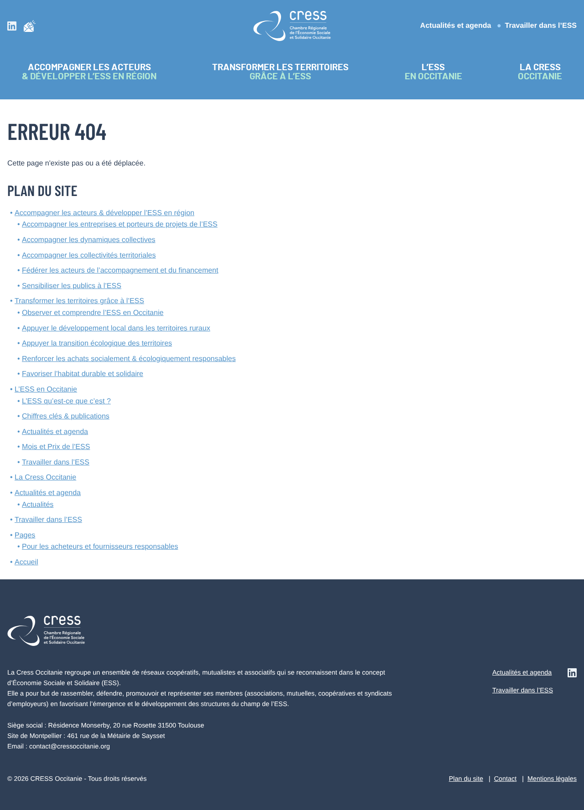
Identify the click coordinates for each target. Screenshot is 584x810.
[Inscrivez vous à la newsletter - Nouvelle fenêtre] (30, 26)
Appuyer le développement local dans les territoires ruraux (116, 328)
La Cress (45, 477)
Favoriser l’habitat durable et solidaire (82, 374)
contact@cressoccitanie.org (69, 746)
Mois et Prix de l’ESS (56, 447)
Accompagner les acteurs (104, 213)
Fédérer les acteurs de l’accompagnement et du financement (120, 270)
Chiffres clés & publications (66, 416)
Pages (25, 535)
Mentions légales (552, 779)
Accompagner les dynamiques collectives (89, 240)
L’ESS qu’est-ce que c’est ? (66, 401)
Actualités (37, 505)
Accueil (26, 562)
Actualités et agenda (455, 26)
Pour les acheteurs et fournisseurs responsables (100, 547)
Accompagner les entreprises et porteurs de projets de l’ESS (120, 224)
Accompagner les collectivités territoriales (89, 255)
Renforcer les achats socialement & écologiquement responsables (129, 359)
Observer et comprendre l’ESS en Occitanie (92, 313)
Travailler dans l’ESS (541, 26)
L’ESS (46, 389)
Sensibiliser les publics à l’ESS (71, 286)
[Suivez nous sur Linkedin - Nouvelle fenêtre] (11, 26)
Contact (505, 779)
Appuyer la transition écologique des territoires (97, 343)
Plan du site (466, 779)
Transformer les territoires (79, 301)
